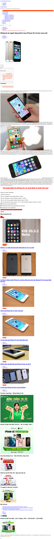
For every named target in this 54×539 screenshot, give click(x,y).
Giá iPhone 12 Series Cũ (9, 17)
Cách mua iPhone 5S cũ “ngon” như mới (11, 311)
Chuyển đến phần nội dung (5, 0)
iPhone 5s (4, 37)
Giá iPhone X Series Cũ (9, 19)
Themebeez (8, 536)
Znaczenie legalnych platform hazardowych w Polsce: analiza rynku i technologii (18, 507)
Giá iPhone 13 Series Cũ (9, 15)
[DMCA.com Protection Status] (3, 516)
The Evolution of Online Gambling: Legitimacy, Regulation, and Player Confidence (18, 509)
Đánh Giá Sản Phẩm (6, 20)
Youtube (4, 4)
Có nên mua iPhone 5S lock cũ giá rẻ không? (13, 387)
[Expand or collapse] (0, 68)
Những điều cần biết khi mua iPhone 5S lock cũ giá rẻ (15, 364)
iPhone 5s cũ (13, 209)
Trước (1, 216)
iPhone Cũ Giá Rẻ (3, 6)
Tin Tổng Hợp (5, 11)
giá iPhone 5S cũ (3, 209)
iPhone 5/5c (5, 244)
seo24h (4, 35)
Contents (9, 73)
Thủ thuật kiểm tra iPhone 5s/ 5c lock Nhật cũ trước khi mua (8, 77)
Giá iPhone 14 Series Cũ (9, 14)
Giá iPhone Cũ (5, 13)
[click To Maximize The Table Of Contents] (1, 66)
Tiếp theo (2, 217)
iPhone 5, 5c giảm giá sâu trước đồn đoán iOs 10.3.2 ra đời (17, 247)
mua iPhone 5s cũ (18, 209)
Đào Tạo (4, 23)
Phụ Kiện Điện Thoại (6, 21)
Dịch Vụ (4, 22)
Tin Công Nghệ (5, 12)
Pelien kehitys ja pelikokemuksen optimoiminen (11, 508)
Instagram (4, 3)
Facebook (4, 2)
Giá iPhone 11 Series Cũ (9, 18)
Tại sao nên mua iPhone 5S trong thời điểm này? (14, 340)
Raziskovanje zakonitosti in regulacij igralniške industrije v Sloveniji (15, 506)
